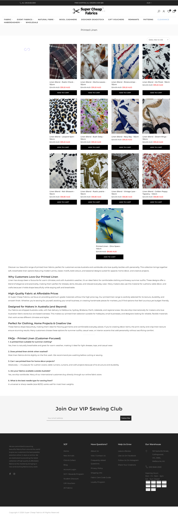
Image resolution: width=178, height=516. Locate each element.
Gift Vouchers (69, 483)
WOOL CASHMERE (68, 19)
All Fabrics (68, 488)
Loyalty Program (98, 482)
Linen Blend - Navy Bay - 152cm (125, 137)
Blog (66, 465)
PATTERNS (148, 19)
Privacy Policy (97, 468)
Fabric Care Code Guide (101, 477)
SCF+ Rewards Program (74, 474)
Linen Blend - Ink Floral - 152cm (156, 82)
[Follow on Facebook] (10, 473)
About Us (95, 451)
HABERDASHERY (12, 22)
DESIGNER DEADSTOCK (92, 19)
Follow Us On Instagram (128, 460)
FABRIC (7, 19)
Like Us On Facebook (127, 456)
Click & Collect (70, 460)
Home (66, 451)
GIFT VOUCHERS (116, 19)
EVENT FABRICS (24, 19)
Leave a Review (124, 451)
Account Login (70, 469)
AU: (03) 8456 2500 (29, 3)
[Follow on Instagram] (14, 473)
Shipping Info (96, 473)
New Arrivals (69, 456)
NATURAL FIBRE (46, 19)
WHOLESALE (32, 22)
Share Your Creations (127, 465)
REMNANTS (133, 19)
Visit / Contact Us (98, 456)
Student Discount (71, 479)
